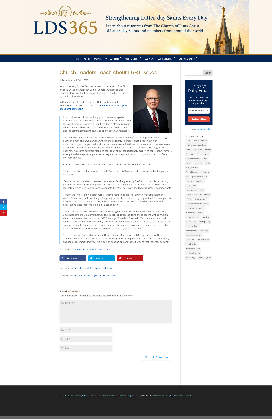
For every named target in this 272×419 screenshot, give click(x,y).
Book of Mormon (200, 141)
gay (66, 268)
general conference (78, 268)
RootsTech (204, 231)
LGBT (91, 268)
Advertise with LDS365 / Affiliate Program (118, 396)
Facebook (198, 163)
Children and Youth (203, 149)
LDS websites (191, 208)
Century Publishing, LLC (164, 396)
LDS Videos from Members (196, 199)
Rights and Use (95, 396)
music (188, 221)
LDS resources (191, 194)
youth (208, 258)
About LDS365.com (67, 396)
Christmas (190, 154)
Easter (204, 158)
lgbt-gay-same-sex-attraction (102, 275)
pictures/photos (192, 226)
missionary (190, 213)
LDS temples (205, 194)
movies (206, 217)
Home (78, 58)
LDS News (149, 58)
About (87, 58)
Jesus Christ (199, 181)
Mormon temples (193, 217)
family (207, 163)
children (189, 149)
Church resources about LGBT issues (90, 249)
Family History (100, 58)
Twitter (200, 258)
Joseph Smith (191, 186)
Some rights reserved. (182, 396)
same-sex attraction (104, 268)
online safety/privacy (202, 221)
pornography (191, 231)
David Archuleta (192, 158)
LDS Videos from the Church (197, 203)
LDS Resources (165, 58)
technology (190, 258)
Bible (188, 141)
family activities (192, 168)
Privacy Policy (81, 396)
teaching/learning (193, 253)
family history (191, 172)
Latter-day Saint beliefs (195, 190)
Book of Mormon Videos (196, 145)
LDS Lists (114, 58)
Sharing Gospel (203, 239)
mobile (200, 213)
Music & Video (132, 58)
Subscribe (199, 119)
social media (204, 129)
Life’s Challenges (186, 58)
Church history (203, 154)
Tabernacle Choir (193, 248)
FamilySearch (205, 172)
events (188, 163)
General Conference (79, 275)
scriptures (190, 239)
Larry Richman (68, 80)
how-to (189, 181)
